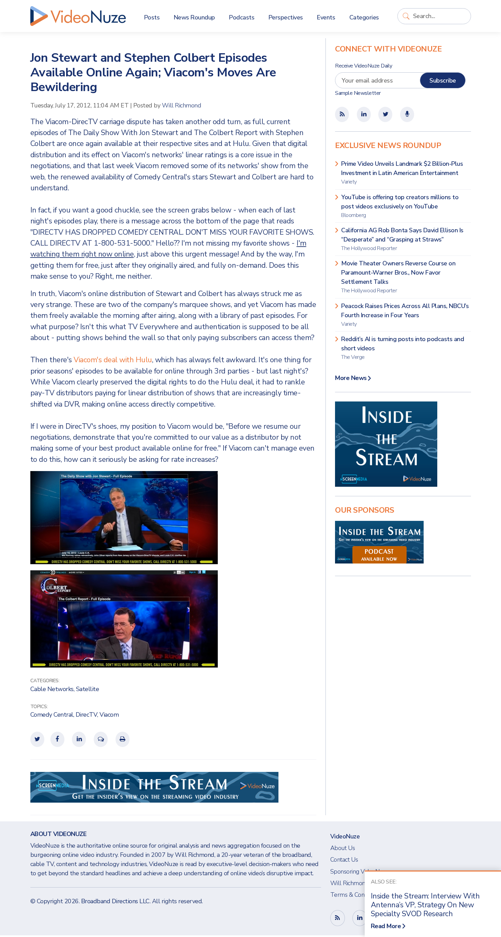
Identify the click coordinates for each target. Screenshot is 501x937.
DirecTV (86, 715)
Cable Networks (52, 689)
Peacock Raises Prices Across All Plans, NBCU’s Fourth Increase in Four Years (405, 315)
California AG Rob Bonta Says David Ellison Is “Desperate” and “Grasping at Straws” (402, 239)
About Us (342, 848)
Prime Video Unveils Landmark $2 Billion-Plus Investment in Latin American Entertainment (402, 173)
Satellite (87, 689)
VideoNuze (345, 836)
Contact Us (344, 859)
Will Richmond (181, 105)
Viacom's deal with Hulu (113, 360)
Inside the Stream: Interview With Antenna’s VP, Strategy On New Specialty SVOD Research (425, 905)
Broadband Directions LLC (115, 901)
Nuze (78, 16)
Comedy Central (51, 715)
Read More (386, 926)
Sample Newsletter (358, 93)
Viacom (109, 715)
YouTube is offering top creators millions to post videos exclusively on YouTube (399, 206)
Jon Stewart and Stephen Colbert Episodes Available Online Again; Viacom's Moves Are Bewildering (153, 72)
